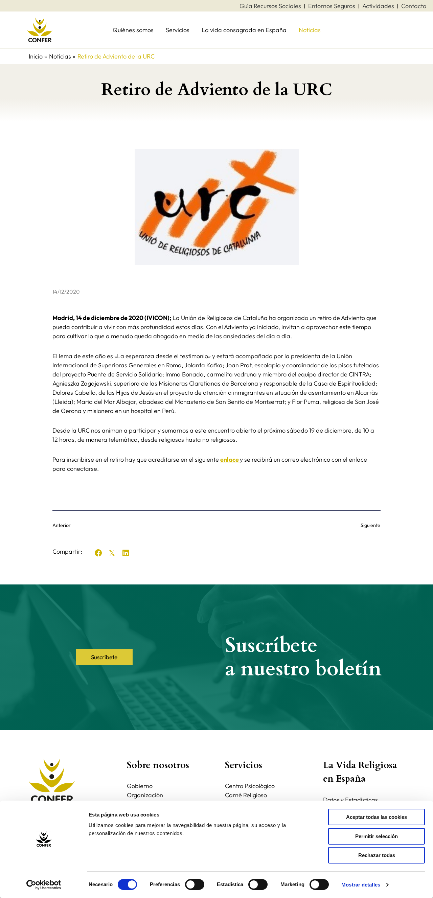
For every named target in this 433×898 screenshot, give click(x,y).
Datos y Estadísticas (350, 800)
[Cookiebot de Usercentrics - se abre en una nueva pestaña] (43, 885)
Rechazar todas (376, 855)
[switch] (194, 884)
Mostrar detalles (360, 885)
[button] (98, 553)
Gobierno (140, 786)
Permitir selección (376, 836)
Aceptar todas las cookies (376, 817)
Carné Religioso (246, 795)
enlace (230, 459)
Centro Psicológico (250, 786)
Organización (145, 795)
